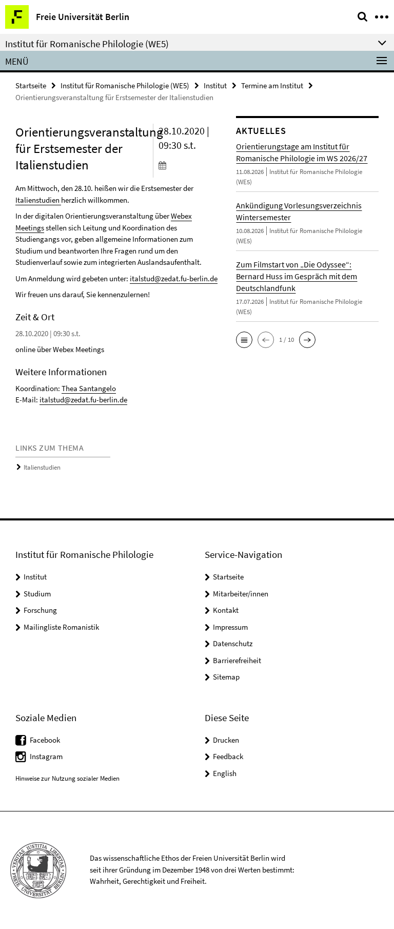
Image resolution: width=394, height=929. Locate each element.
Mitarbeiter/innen (240, 593)
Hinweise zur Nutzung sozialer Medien (67, 778)
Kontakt (226, 610)
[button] (244, 340)
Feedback (228, 756)
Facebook (45, 740)
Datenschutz (232, 643)
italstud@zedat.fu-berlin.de (174, 278)
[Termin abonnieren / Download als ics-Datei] (190, 165)
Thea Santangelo (89, 388)
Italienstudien (37, 200)
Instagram (46, 756)
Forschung (40, 610)
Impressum (230, 627)
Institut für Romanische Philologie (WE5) (125, 85)
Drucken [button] (226, 740)
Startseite (30, 85)
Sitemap (226, 677)
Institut (215, 85)
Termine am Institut (272, 85)
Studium (37, 593)
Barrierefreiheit (237, 660)
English (225, 773)
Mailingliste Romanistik (61, 627)
